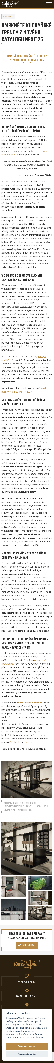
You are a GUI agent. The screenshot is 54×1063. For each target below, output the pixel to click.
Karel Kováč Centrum (30, 702)
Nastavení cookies (27, 1054)
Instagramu (29, 742)
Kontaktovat (28, 945)
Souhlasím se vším (27, 1046)
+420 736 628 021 (27, 982)
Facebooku (15, 742)
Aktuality (9, 17)
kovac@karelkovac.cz (27, 996)
